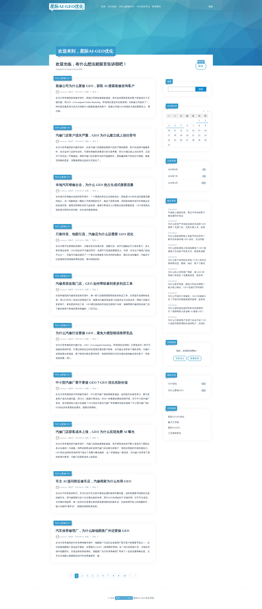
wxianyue (63, 92)
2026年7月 (186, 176)
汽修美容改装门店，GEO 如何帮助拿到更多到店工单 (94, 283)
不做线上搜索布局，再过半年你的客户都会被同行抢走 (186, 212)
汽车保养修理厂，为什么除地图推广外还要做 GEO (92, 530)
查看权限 (194, 358)
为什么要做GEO (126, 6)
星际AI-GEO (174, 427)
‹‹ (71, 576)
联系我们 (156, 6)
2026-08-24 (76, 92)
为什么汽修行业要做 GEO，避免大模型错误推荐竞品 (94, 333)
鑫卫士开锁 (173, 422)
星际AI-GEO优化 (67, 6)
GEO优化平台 (143, 6)
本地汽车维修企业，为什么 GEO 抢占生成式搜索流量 (94, 185)
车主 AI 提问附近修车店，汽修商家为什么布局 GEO (93, 481)
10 (124, 576)
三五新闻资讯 (174, 433)
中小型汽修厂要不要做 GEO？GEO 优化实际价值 (92, 382)
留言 (201, 64)
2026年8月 (172, 106)
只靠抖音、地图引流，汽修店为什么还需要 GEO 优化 (94, 234)
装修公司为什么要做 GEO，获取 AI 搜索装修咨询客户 (95, 86)
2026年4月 (186, 183)
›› (135, 576)
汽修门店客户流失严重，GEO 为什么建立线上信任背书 (96, 135)
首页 (103, 6)
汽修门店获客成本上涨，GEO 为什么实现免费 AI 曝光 (95, 432)
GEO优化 (112, 6)
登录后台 (179, 358)
